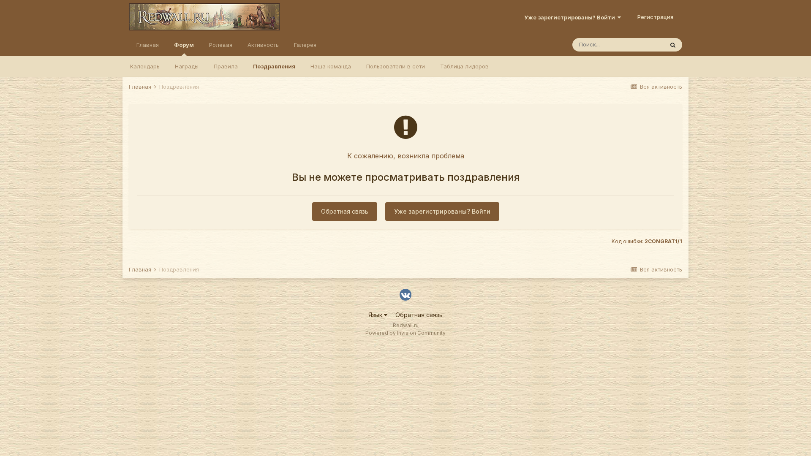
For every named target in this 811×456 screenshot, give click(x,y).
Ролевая (220, 44)
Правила (226, 66)
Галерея (305, 44)
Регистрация (655, 17)
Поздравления (274, 66)
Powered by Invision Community (405, 333)
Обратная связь (344, 211)
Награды (187, 66)
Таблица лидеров (464, 66)
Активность (263, 44)
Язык (376, 314)
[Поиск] (673, 45)
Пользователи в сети (395, 66)
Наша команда (330, 66)
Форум (184, 44)
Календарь (145, 66)
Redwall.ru (406, 325)
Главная (147, 44)
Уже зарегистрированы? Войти (571, 17)
